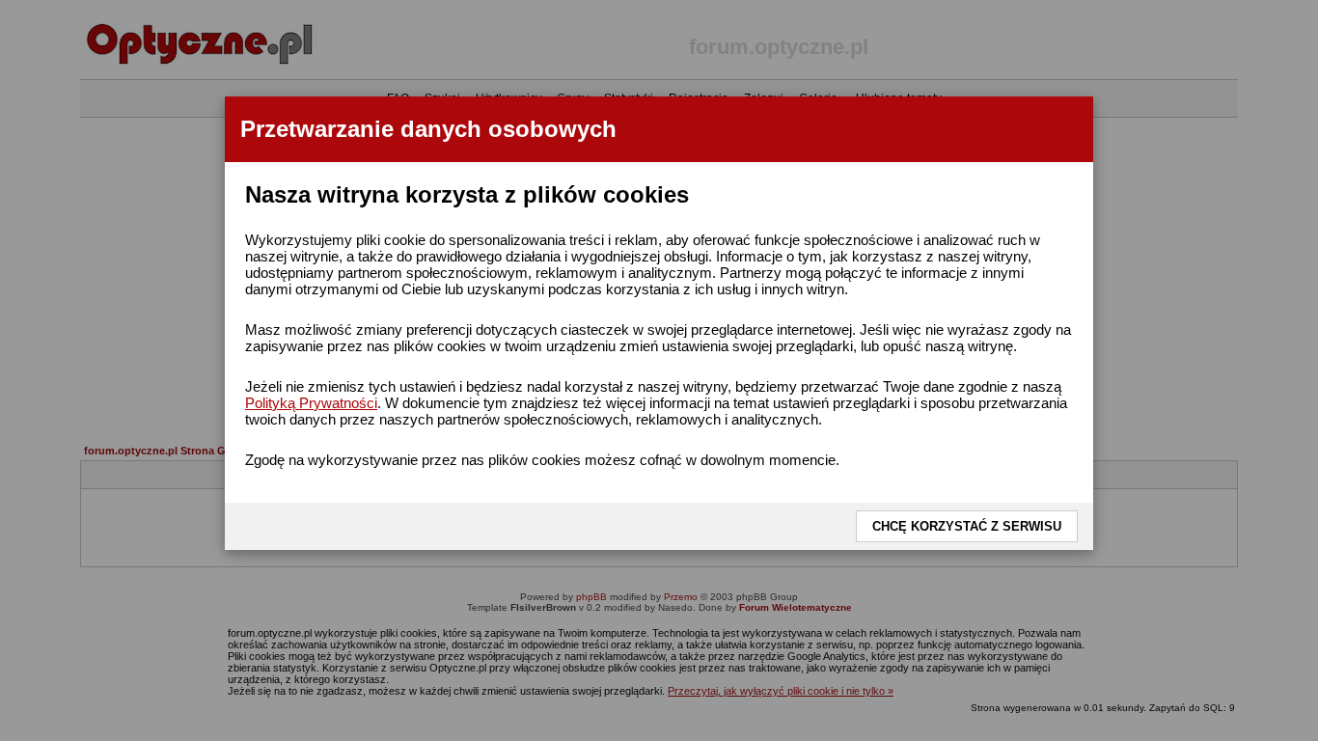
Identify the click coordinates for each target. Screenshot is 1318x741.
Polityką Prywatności (311, 403)
